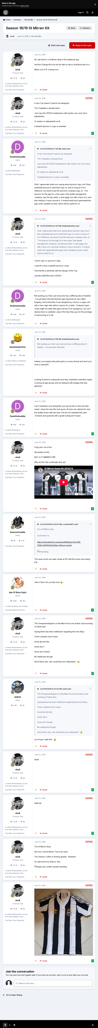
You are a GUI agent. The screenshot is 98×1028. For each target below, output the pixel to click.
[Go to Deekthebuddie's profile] (17, 147)
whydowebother (17, 347)
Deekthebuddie (17, 157)
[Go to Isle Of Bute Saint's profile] (17, 582)
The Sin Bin (36, 36)
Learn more (5, 4)
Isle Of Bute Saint (17, 592)
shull (12, 36)
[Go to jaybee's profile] (17, 687)
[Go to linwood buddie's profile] (17, 522)
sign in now (61, 975)
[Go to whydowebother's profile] (17, 337)
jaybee (17, 697)
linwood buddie (17, 532)
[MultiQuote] (35, 90)
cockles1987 (68, 524)
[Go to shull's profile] (7, 36)
